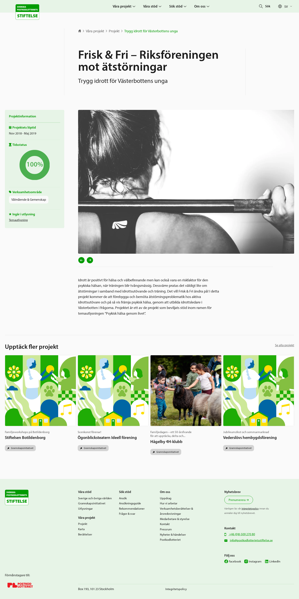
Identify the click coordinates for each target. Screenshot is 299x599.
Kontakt (165, 524)
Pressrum (166, 529)
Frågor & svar (127, 514)
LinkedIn (274, 561)
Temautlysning (18, 220)
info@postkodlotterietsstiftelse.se (251, 540)
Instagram (255, 561)
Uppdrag (165, 498)
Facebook (235, 561)
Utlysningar (85, 508)
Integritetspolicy (250, 508)
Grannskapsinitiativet (21, 448)
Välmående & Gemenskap (28, 199)
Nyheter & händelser (173, 534)
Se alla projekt (284, 345)
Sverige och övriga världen (95, 498)
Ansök (123, 498)
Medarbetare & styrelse (175, 519)
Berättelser (85, 534)
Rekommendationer (132, 508)
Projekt (114, 31)
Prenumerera (237, 500)
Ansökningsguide (130, 503)
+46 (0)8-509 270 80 (242, 534)
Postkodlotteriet (170, 540)
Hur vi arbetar (168, 503)
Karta (81, 529)
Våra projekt (95, 31)
